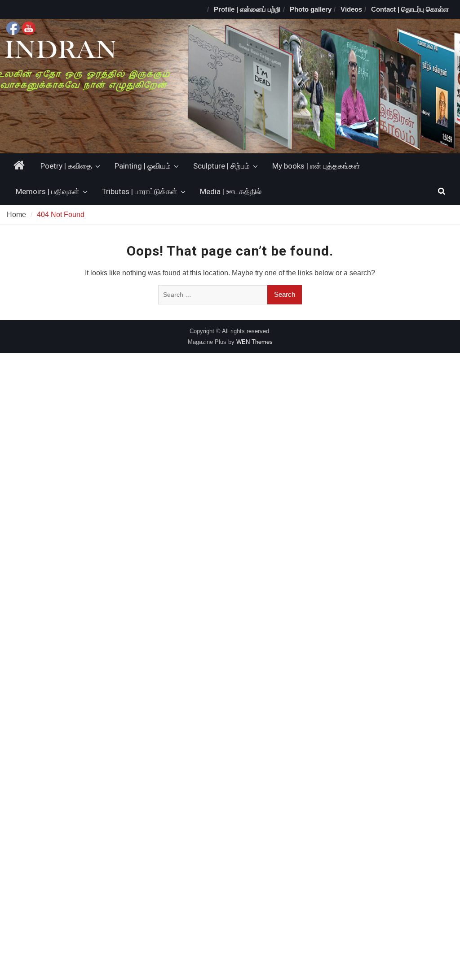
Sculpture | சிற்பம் (221, 165)
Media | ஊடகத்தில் (230, 191)
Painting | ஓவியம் (143, 165)
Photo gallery (311, 9)
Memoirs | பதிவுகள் (48, 191)
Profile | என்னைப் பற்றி (247, 9)
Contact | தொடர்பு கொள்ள (410, 9)
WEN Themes (254, 341)
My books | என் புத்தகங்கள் (316, 165)
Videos (351, 9)
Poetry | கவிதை (66, 165)
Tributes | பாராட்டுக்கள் (139, 191)
